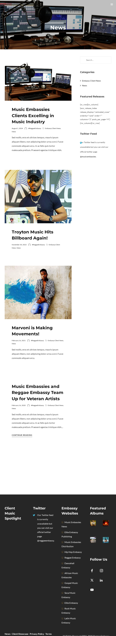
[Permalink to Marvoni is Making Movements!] (38, 292)
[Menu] (112, 4)
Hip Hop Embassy (73, 552)
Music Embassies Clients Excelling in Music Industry (33, 115)
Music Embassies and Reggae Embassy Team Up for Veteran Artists (37, 392)
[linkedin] (103, 580)
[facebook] (93, 571)
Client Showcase (20, 633)
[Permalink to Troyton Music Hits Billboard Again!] (38, 196)
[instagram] (103, 571)
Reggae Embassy (73, 557)
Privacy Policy (37, 633)
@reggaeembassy (45, 540)
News (14, 132)
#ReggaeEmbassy (34, 128)
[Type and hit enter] (108, 59)
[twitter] (93, 580)
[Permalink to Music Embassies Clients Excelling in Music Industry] (38, 78)
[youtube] (92, 591)
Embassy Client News (53, 128)
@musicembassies (88, 156)
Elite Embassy (71, 602)
